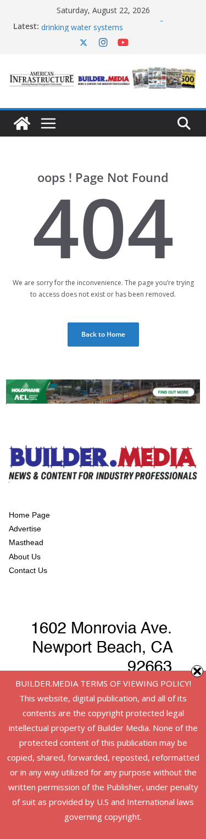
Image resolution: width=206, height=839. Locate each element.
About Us (25, 556)
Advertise (25, 528)
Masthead (26, 542)
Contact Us (28, 570)
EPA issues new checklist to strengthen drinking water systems (110, 24)
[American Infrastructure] (22, 123)
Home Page (29, 515)
